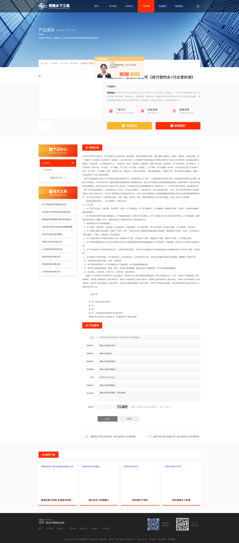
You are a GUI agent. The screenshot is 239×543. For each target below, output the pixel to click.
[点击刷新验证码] (122, 407)
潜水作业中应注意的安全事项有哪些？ (59, 227)
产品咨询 (131, 125)
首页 (96, 6)
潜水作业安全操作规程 (52, 234)
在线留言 (163, 6)
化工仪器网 (161, 539)
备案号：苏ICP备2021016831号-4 (122, 539)
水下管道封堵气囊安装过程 (54, 204)
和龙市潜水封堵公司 (51, 257)
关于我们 (113, 6)
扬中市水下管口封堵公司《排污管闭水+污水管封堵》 (176, 437)
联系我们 (179, 6)
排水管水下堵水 (140, 500)
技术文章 (83, 528)
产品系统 (146, 6)
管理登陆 (171, 539)
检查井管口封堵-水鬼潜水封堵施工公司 (57, 500)
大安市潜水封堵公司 (51, 272)
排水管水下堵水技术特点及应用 (56, 212)
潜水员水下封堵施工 (99, 500)
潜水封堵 (74, 63)
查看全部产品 (56, 178)
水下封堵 (64, 63)
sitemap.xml (142, 539)
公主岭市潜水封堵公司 (52, 249)
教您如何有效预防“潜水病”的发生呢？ (58, 219)
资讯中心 (130, 6)
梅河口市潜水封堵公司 (52, 242)
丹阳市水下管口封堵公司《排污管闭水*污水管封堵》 (113, 437)
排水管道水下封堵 (181, 500)
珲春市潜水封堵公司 (51, 264)
